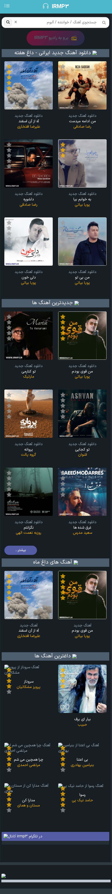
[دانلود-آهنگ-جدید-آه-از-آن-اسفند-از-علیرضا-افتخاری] (28, 85)
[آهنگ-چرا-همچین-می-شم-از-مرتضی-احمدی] (28, 748)
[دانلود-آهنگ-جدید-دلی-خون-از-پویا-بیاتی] (28, 241)
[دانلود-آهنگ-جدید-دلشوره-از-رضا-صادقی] (28, 163)
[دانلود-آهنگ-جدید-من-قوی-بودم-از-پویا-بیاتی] (82, 335)
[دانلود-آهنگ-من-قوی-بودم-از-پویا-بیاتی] (82, 595)
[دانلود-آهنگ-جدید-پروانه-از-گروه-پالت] (28, 413)
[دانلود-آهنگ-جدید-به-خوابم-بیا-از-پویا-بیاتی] (82, 163)
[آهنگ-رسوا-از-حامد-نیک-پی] (80, 786)
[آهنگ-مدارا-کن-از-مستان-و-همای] (28, 788)
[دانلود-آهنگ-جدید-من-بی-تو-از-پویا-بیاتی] (82, 241)
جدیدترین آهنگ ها (52, 303)
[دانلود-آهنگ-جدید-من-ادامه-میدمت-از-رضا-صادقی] (82, 85)
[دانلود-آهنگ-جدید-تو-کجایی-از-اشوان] (82, 413)
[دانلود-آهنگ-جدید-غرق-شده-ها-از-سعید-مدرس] (82, 491)
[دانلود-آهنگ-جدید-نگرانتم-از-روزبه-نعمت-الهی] (28, 491)
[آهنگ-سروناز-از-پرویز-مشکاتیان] (28, 670)
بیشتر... (20, 550)
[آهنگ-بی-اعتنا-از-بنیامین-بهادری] (82, 748)
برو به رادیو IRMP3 (55, 38)
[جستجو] (8, 22)
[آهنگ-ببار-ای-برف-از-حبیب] (82, 689)
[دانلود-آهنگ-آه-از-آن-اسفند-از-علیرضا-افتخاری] (28, 595)
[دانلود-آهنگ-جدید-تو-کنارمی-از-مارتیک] (28, 335)
